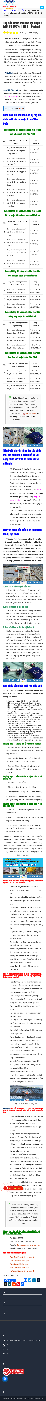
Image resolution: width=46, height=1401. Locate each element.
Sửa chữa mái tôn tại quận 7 (20, 1261)
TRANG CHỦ (9, 10)
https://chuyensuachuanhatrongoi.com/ (14, 1398)
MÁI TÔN (20, 10)
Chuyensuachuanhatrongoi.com (28, 1245)
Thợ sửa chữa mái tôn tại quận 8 (22, 1257)
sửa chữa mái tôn (11, 96)
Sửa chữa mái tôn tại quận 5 (20, 1267)
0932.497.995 (31, 414)
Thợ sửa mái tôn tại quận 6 (20, 1264)
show (21, 109)
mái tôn (39, 490)
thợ (36, 497)
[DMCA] (13, 1372)
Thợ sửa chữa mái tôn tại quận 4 (22, 1271)
